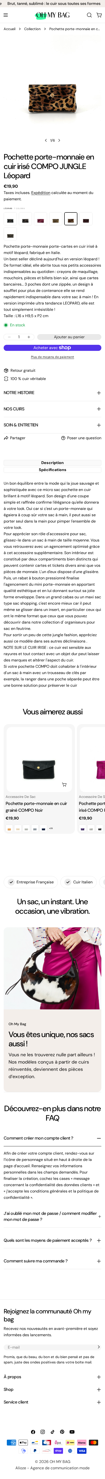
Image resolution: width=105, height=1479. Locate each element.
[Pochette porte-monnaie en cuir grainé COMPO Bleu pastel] (35, 828)
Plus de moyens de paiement (52, 357)
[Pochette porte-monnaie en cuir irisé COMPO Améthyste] (82, 828)
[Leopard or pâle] (10, 233)
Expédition (40, 192)
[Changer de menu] (5, 15)
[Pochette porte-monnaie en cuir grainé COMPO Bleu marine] (43, 828)
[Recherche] (89, 15)
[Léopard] (70, 218)
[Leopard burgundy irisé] (86, 218)
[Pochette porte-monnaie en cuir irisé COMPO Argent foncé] (99, 828)
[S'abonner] (98, 1347)
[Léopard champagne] (25, 218)
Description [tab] (52, 462)
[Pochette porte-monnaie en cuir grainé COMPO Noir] (39, 759)
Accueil (9, 29)
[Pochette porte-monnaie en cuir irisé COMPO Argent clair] (91, 828)
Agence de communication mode (60, 1468)
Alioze (20, 1468)
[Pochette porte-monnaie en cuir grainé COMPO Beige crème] (17, 828)
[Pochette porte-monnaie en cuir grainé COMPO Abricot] (9, 828)
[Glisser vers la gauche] (46, 140)
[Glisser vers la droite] (59, 140)
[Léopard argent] (10, 218)
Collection (32, 29)
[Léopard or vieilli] (55, 218)
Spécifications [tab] (52, 469)
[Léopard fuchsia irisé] (40, 218)
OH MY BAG (60, 1461)
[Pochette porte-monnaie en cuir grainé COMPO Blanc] (26, 828)
